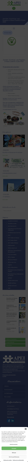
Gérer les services (14, 444)
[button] (25, 429)
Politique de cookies (7, 460)
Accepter (14, 448)
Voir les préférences (14, 457)
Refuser (14, 452)
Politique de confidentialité (18, 460)
